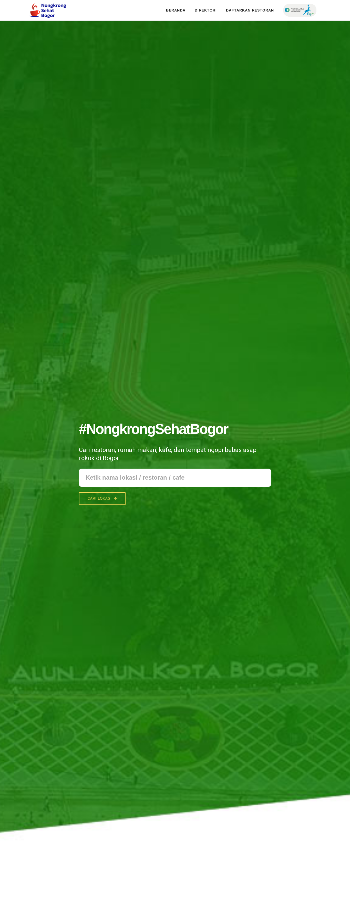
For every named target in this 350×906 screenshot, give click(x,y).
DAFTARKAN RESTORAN (250, 10)
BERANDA (176, 10)
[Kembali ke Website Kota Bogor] (299, 8)
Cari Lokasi (100, 498)
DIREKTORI (206, 10)
